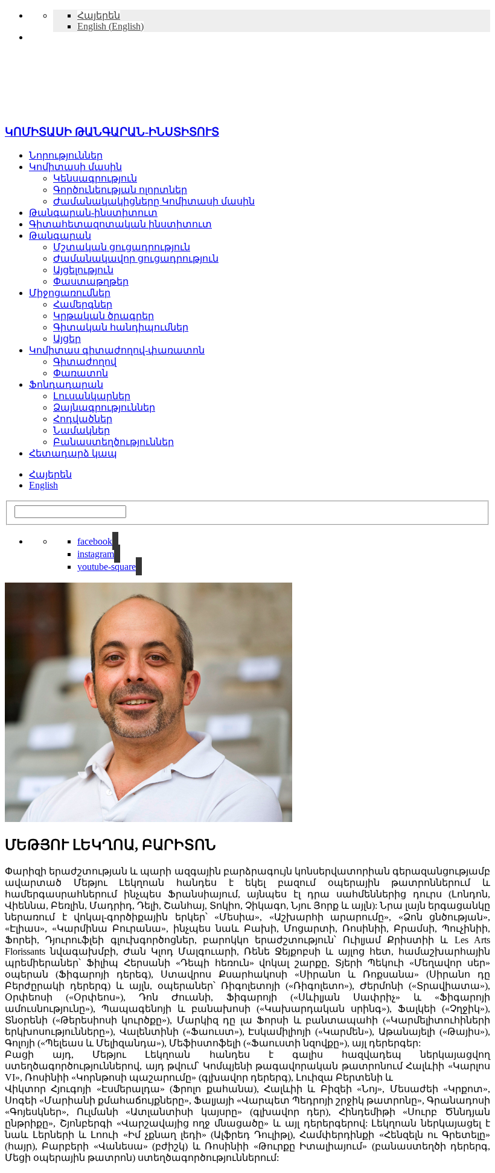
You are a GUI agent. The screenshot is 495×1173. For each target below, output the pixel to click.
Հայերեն (50, 474)
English (43, 485)
